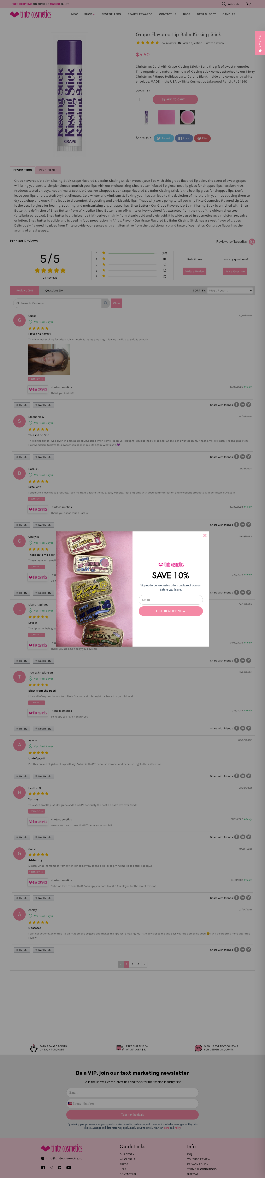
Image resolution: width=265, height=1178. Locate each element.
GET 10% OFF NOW (171, 611)
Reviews (260, 40)
